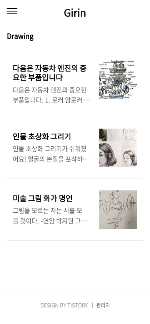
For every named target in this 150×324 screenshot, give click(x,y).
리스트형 (138, 36)
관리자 (103, 305)
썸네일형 (127, 36)
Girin (75, 12)
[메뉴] (12, 11)
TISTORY (77, 305)
